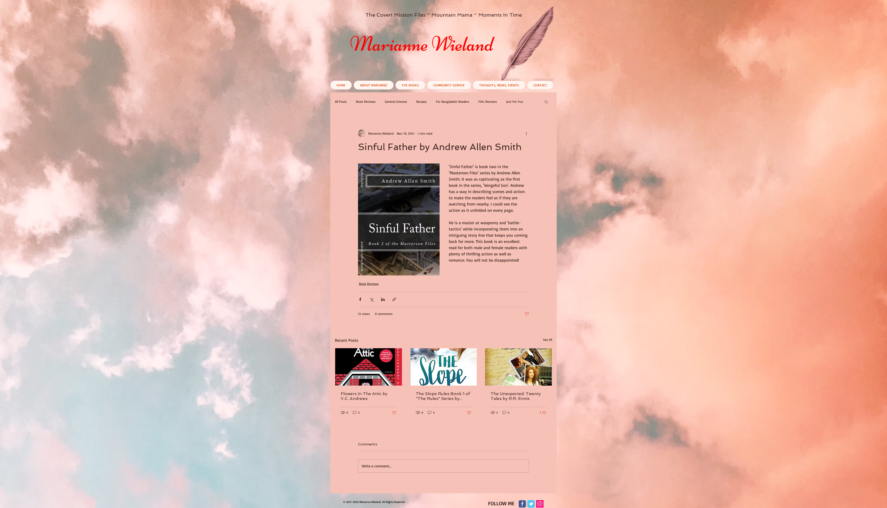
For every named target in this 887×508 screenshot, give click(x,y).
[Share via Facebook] (360, 299)
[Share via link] (394, 299)
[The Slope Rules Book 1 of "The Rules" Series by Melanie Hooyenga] (443, 367)
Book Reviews (366, 101)
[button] (546, 101)
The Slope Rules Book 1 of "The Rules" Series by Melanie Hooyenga (443, 396)
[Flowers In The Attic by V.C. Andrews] (368, 367)
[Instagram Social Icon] (540, 504)
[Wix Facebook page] (522, 504)
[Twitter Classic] (531, 504)
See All (547, 340)
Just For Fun (514, 101)
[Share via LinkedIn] (383, 299)
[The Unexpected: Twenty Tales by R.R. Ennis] (518, 367)
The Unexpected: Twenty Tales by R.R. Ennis (516, 396)
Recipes (421, 101)
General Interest (396, 101)
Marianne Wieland (422, 44)
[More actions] (526, 133)
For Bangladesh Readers (452, 101)
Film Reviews (487, 101)
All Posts (341, 101)
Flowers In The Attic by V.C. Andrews (364, 396)
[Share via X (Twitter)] (371, 299)
